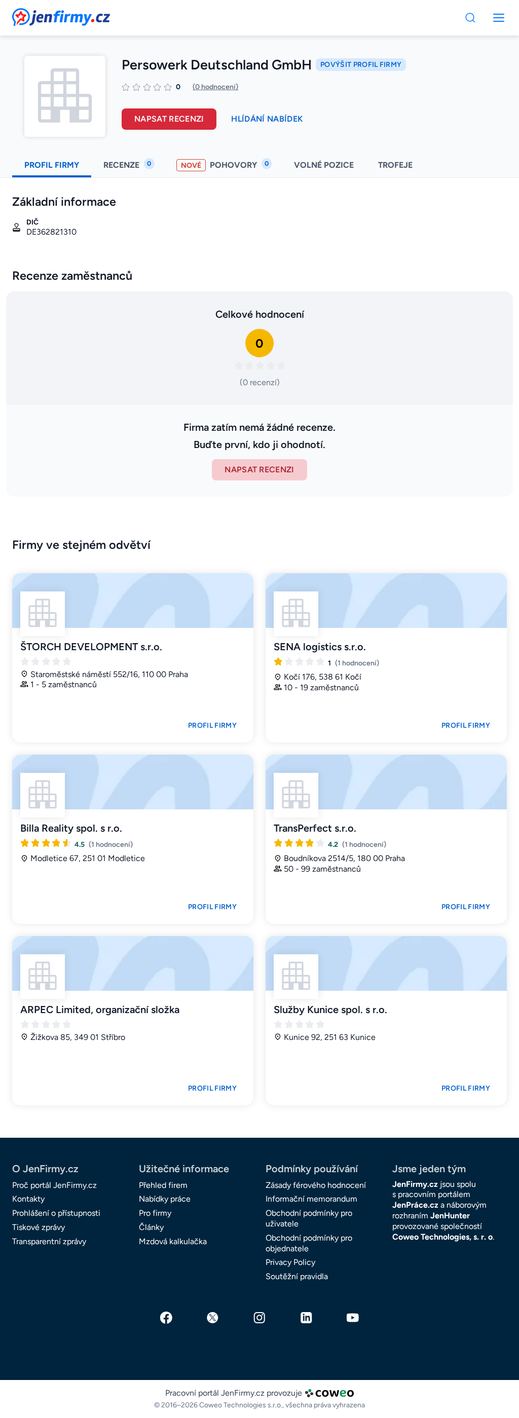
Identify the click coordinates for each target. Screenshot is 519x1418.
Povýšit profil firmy (360, 64)
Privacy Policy (290, 1262)
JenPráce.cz (415, 1205)
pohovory (225, 165)
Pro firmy (155, 1213)
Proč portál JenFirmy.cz (54, 1185)
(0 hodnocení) (215, 87)
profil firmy (51, 165)
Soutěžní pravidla (297, 1276)
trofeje (396, 165)
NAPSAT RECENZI (259, 469)
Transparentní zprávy (49, 1241)
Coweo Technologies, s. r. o (442, 1237)
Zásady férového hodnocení (316, 1185)
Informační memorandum (311, 1199)
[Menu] (470, 18)
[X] (213, 1318)
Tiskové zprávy (38, 1227)
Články (151, 1227)
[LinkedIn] (306, 1318)
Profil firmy (212, 725)
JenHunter (450, 1215)
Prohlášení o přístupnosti (56, 1213)
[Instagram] (259, 1318)
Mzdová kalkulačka (173, 1241)
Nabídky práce (165, 1199)
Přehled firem (163, 1185)
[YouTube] (353, 1318)
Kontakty (28, 1199)
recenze (127, 165)
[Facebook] (166, 1318)
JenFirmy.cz (39, 14)
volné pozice (324, 165)
